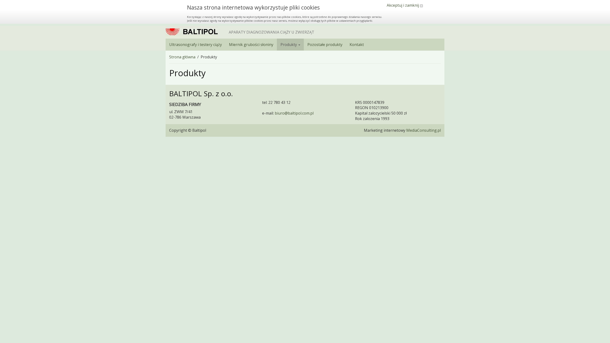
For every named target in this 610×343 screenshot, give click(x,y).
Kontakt (357, 44)
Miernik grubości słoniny (251, 44)
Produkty (289, 44)
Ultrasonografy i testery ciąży (195, 44)
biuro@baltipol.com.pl (294, 113)
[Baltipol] (192, 32)
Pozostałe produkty (324, 44)
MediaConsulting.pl (423, 130)
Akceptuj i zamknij (403, 5)
